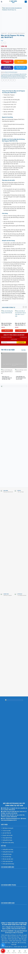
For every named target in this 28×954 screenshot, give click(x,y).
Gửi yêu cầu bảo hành (7, 859)
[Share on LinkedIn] (14, 80)
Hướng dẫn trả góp (6, 854)
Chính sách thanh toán (15, 941)
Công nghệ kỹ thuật (7, 837)
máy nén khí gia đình (8, 75)
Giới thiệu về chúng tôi (7, 828)
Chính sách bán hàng (13, 937)
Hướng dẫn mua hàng (7, 849)
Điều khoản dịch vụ (7, 946)
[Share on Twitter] (7, 80)
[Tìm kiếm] (26, 2)
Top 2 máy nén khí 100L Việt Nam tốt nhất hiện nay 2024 (14, 365)
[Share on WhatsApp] (2, 80)
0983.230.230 (12, 809)
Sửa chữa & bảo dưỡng (8, 842)
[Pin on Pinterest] (12, 80)
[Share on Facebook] (5, 80)
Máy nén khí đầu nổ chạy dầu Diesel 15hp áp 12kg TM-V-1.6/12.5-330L (20, 324)
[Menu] (2, 2)
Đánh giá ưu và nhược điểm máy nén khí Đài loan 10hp (7, 378)
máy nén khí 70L (6, 74)
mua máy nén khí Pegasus (20, 78)
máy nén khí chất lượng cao (14, 74)
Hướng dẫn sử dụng (7, 840)
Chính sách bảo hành (7, 861)
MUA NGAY (21, 62)
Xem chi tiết (7, 330)
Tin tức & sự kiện (6, 830)
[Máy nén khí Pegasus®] (13, 1)
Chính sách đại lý (13, 939)
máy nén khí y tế (12, 78)
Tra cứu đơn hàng (6, 856)
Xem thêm (23, 350)
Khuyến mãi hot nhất (7, 835)
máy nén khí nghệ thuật (12, 76)
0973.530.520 (14, 813)
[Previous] (24, 307)
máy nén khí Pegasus (21, 76)
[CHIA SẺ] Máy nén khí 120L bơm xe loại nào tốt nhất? (21, 378)
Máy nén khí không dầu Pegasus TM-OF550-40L (6, 324)
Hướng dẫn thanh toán (7, 852)
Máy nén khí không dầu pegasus (16, 33)
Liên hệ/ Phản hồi (6, 833)
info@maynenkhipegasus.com (13, 818)
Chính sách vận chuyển (20, 946)
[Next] (26, 307)
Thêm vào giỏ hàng (7, 61)
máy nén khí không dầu (16, 75)
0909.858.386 (14, 816)
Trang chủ (4, 33)
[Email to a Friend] (9, 80)
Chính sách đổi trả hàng (8, 863)
